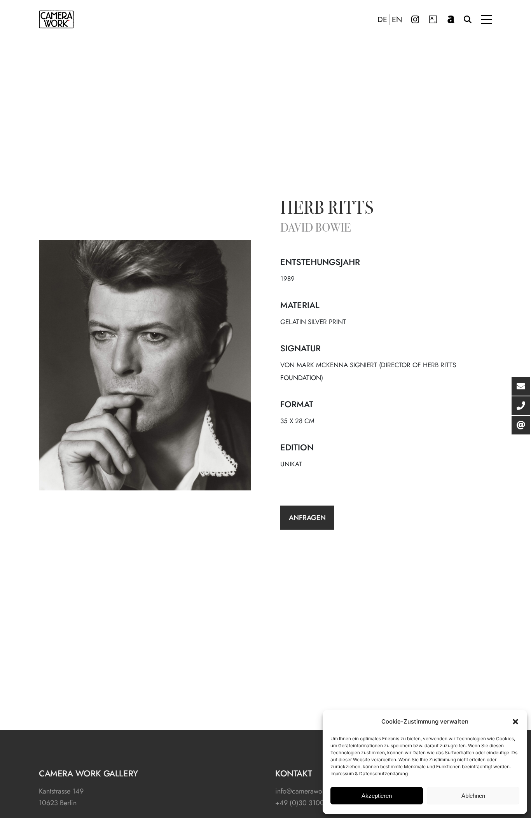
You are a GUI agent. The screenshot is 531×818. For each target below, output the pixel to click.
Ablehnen (473, 795)
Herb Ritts (327, 209)
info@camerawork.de (306, 791)
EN (397, 19)
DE (382, 19)
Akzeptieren (377, 795)
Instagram (415, 19)
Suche (468, 19)
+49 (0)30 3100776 (305, 803)
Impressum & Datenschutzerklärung (369, 773)
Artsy (433, 19)
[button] (515, 722)
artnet (451, 19)
